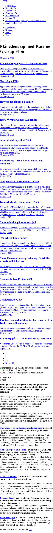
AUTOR (4, 1)
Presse (8, 32)
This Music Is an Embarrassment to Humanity (21, 428)
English (8, 35)
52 (6, 361)
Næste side (10, 363)
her (30, 529)
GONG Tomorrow (8, 476)
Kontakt (8, 30)
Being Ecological (7, 517)
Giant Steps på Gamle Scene (13, 450)
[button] (1, 40)
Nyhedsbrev (10, 27)
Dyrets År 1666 (6, 498)
